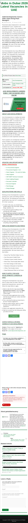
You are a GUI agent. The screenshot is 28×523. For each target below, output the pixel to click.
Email (4, 489)
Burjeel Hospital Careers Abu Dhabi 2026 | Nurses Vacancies (12, 463)
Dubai (14, 83)
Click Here (18, 75)
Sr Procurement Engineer (12, 167)
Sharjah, (18, 83)
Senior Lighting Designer (12, 179)
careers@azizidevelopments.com (17, 330)
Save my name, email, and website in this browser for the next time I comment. (12, 494)
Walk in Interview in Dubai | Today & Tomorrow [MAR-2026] (12, 449)
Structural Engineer (11, 183)
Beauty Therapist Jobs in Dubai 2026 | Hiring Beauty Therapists (17, 439)
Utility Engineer (10, 174)
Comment (5, 497)
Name (4, 484)
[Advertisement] (14, 373)
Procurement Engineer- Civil (13, 170)
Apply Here (14, 316)
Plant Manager (10, 186)
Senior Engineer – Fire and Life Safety (16, 172)
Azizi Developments (17, 80)
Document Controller (11, 181)
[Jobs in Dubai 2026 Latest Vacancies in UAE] (14, 6)
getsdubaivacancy (7, 22)
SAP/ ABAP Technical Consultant (14, 176)
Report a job (7, 404)
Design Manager (10, 188)
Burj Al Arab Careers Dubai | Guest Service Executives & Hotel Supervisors (13, 469)
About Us (23, 425)
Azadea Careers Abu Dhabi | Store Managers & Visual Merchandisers (10, 435)
